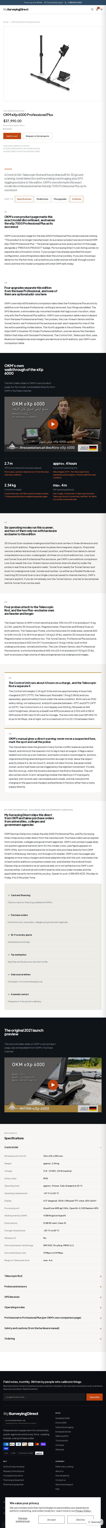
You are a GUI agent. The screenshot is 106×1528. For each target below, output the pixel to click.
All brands (59, 1449)
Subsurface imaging (64, 1427)
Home (6, 22)
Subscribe (95, 1397)
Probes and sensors (15, 1286)
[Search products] (92, 9)
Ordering (9, 1338)
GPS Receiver (12, 1296)
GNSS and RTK (61, 1436)
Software (59, 1445)
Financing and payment (13, 1480)
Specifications (24, 199)
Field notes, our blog (64, 1466)
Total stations (61, 1440)
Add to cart (12, 136)
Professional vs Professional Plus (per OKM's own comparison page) (42, 1317)
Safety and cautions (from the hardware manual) (31, 1328)
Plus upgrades (60, 199)
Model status (42, 199)
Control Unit (11, 1147)
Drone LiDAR (60, 1422)
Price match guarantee (13, 1484)
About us (59, 1471)
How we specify (62, 1475)
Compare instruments (13, 1475)
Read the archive (30, 1389)
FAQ (57, 1489)
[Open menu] (101, 9)
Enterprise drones (63, 1431)
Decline (80, 1519)
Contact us (60, 1480)
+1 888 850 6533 (74, 2)
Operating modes (14, 1307)
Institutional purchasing (13, 1466)
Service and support (64, 1484)
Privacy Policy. (83, 1510)
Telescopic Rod (13, 1275)
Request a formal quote (37, 136)
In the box (76, 199)
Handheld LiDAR (62, 1418)
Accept (51, 1519)
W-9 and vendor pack (53, 2)
